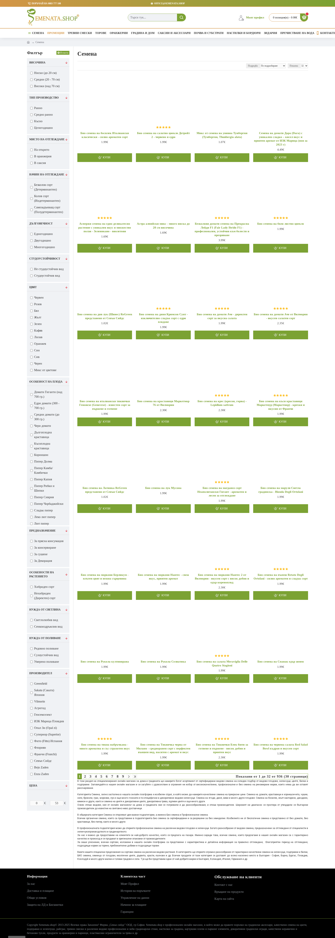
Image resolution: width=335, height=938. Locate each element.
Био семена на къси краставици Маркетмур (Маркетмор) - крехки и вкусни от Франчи (281, 405)
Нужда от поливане (45, 638)
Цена (33, 785)
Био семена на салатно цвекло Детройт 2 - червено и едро (163, 135)
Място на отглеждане (47, 139)
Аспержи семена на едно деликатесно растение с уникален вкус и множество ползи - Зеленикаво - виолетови (104, 227)
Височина (37, 62)
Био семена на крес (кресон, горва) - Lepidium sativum (222, 403)
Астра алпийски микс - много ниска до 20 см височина (163, 225)
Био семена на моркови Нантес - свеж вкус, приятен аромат (163, 576)
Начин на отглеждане (46, 174)
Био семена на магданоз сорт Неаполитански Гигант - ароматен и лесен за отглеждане (222, 491)
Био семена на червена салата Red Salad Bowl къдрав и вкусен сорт (281, 746)
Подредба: (253, 65)
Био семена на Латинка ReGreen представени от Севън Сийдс (105, 489)
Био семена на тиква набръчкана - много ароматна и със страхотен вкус (104, 746)
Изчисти (64, 52)
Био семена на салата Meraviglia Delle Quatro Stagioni (222, 663)
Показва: (294, 65)
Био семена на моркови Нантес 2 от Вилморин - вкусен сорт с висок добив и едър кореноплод (222, 578)
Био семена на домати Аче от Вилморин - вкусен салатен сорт (281, 316)
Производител (40, 673)
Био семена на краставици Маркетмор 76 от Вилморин (163, 403)
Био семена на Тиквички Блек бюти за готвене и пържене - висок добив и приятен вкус (222, 748)
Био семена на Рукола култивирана (105, 661)
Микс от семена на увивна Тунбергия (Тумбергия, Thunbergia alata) (222, 135)
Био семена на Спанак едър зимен (280, 661)
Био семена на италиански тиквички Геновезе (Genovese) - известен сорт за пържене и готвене (104, 405)
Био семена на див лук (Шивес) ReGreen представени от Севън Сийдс (104, 316)
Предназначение (42, 530)
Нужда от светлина (44, 609)
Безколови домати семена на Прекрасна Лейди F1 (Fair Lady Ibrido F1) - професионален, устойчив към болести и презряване (222, 229)
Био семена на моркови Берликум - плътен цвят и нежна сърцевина (105, 576)
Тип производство (44, 97)
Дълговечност (41, 223)
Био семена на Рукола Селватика (163, 661)
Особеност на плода (45, 381)
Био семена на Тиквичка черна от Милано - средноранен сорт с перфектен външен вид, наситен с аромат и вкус (163, 748)
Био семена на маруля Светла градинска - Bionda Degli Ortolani (280, 489)
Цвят (33, 287)
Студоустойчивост (44, 258)
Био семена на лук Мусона (163, 487)
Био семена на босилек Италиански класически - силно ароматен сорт (104, 135)
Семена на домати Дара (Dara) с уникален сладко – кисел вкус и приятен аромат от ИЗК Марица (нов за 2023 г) (280, 139)
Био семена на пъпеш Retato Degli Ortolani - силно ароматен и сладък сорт (281, 576)
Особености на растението (41, 574)
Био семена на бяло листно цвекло (280, 223)
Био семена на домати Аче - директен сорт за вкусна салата (222, 316)
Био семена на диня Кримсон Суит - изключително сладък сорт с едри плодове (163, 318)
